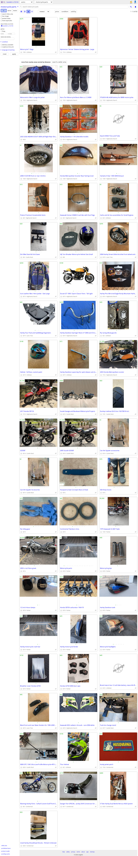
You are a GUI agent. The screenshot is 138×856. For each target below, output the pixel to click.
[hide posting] (56, 52)
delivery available (7, 45)
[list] (21, 11)
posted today (6, 18)
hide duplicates (7, 20)
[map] (32, 11)
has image (5, 16)
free (3, 31)
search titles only (7, 14)
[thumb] (25, 11)
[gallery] (28, 11)
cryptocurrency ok (8, 47)
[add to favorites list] (21, 52)
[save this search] (135, 7)
